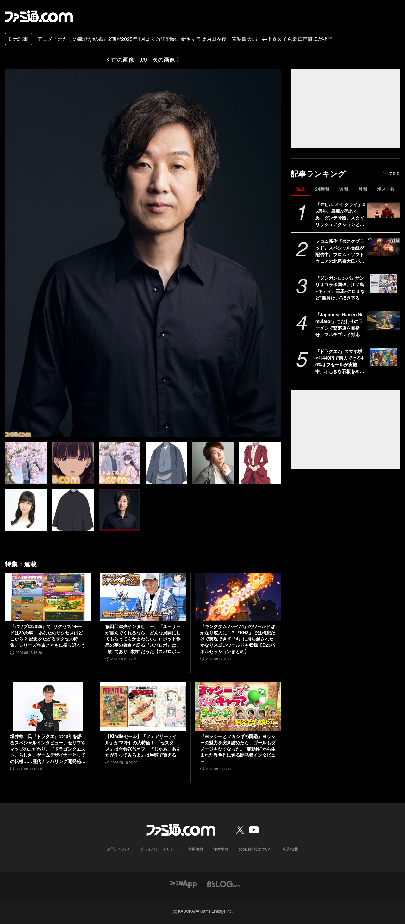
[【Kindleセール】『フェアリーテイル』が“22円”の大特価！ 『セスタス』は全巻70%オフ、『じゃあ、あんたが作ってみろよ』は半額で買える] (143, 706)
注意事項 (220, 849)
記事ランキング (318, 173)
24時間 (322, 188)
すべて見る (390, 173)
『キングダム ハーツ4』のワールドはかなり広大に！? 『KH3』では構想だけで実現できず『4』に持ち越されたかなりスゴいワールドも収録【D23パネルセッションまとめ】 (237, 638)
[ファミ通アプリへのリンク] (183, 883)
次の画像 (163, 59)
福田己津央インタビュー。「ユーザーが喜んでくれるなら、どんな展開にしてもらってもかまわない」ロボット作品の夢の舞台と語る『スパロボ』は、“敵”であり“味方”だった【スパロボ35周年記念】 (143, 638)
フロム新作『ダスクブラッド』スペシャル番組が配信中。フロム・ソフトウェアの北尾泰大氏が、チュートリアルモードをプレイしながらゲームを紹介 (339, 251)
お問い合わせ (118, 849)
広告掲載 (290, 849)
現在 (300, 188)
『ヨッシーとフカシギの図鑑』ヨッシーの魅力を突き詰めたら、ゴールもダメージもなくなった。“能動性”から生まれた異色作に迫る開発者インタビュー (238, 748)
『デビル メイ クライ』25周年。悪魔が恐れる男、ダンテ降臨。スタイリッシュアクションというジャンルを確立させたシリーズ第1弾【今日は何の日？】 (340, 214)
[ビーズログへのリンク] (223, 883)
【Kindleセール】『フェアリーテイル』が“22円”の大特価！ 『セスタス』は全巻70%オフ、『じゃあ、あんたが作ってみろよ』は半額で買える (143, 745)
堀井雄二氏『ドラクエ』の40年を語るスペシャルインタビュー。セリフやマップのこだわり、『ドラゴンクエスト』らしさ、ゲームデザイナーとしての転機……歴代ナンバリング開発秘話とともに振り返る (47, 748)
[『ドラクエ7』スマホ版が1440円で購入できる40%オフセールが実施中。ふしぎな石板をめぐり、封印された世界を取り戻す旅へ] (383, 357)
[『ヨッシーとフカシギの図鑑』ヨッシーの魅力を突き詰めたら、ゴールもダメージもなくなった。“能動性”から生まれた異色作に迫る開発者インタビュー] (238, 706)
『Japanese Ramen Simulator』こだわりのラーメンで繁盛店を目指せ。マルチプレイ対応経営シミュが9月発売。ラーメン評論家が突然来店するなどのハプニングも (339, 324)
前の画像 (122, 59)
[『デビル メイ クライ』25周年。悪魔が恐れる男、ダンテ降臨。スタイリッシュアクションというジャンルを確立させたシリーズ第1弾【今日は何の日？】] (383, 210)
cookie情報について (256, 849)
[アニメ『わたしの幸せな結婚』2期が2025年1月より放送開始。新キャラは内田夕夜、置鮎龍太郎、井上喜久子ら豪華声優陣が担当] (26, 463)
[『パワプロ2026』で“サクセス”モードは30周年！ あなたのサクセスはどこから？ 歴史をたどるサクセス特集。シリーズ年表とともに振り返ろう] (48, 597)
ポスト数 (386, 188)
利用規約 (195, 849)
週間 (343, 188)
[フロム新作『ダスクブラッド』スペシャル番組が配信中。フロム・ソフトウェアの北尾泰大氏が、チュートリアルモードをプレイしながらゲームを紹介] (383, 247)
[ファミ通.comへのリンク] (39, 16)
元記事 (20, 38)
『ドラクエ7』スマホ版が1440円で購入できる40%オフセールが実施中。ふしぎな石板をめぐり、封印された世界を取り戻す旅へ (339, 361)
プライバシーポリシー (159, 849)
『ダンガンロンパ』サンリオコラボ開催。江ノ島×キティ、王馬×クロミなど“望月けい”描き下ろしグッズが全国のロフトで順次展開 (340, 287)
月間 (362, 188)
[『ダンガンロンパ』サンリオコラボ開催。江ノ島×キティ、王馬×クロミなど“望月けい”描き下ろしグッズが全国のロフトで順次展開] (383, 283)
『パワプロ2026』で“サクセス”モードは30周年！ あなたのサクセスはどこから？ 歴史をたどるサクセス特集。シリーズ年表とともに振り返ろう (47, 635)
